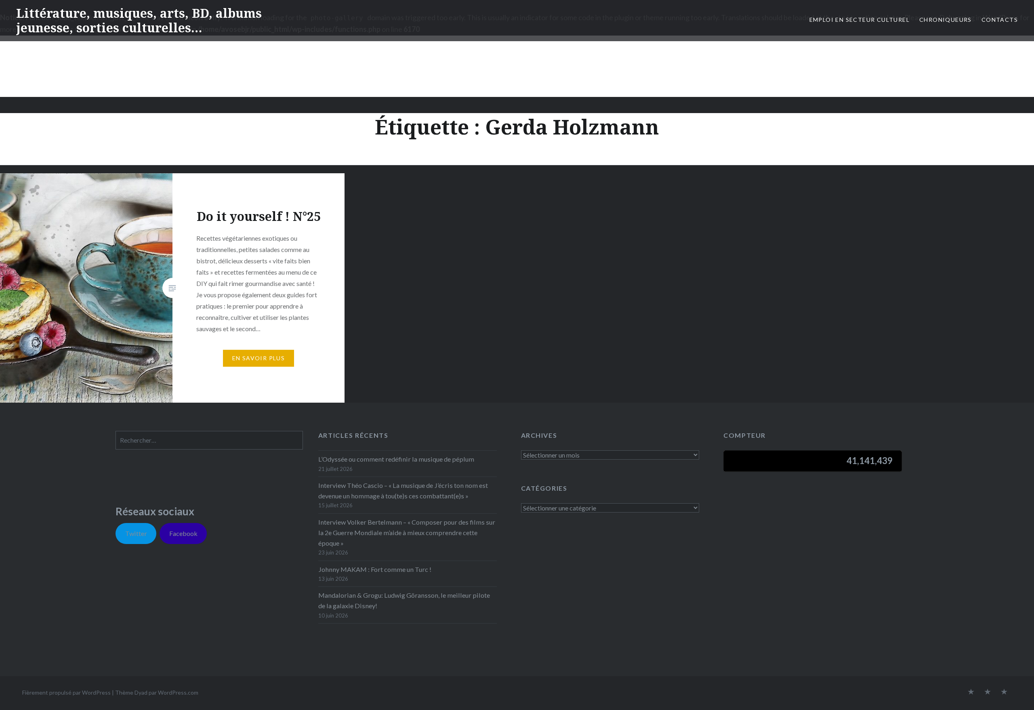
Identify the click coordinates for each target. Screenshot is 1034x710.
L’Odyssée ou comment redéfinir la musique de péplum (396, 459)
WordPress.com (178, 692)
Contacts (999, 19)
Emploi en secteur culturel (859, 19)
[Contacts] (971, 692)
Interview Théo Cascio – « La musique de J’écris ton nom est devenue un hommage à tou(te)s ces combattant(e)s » (403, 490)
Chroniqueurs (945, 19)
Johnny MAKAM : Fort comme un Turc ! (374, 569)
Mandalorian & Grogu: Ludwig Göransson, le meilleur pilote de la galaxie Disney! (404, 600)
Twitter (136, 533)
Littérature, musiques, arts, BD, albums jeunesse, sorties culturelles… (139, 20)
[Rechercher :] (209, 440)
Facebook (183, 533)
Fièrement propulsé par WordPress (66, 692)
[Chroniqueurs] (988, 692)
